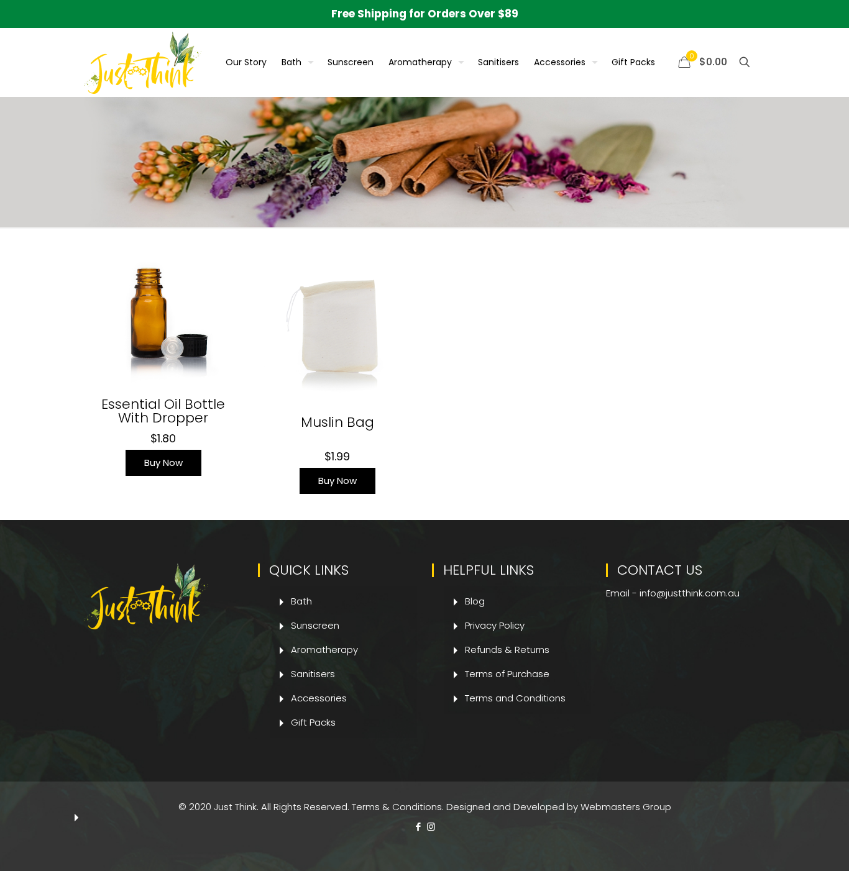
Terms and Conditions (515, 698)
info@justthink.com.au (690, 593)
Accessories (319, 698)
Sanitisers (313, 673)
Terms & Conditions (397, 806)
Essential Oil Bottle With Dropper (163, 410)
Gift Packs (313, 722)
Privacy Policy (495, 625)
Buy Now (163, 462)
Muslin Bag (337, 422)
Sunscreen (315, 625)
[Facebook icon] (418, 826)
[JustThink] (142, 62)
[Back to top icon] (789, 845)
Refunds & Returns (507, 649)
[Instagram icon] (431, 826)
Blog (475, 601)
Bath (301, 601)
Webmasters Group (626, 806)
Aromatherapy (324, 649)
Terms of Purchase (507, 673)
